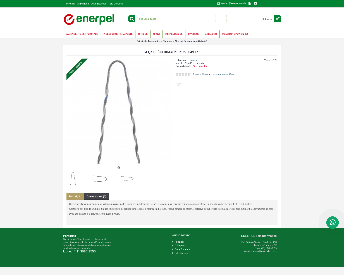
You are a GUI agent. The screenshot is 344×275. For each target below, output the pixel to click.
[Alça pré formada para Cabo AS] (74, 177)
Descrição (75, 196)
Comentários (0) (96, 196)
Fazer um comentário (223, 74)
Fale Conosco (182, 253)
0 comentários (200, 74)
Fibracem (193, 60)
